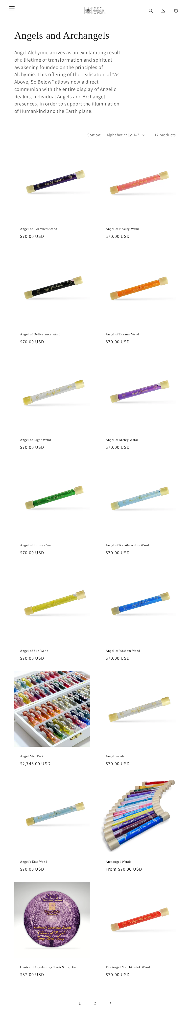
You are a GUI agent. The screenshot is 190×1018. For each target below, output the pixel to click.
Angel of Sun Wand (34, 651)
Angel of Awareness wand (38, 229)
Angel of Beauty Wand (122, 229)
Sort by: (94, 135)
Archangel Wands (118, 861)
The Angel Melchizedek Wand (128, 967)
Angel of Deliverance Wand (40, 334)
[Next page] (110, 1003)
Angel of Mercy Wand (122, 440)
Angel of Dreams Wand (122, 334)
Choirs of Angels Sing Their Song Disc (48, 967)
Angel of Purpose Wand (37, 545)
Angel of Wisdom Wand (123, 651)
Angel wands (115, 756)
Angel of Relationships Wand (127, 545)
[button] (12, 8)
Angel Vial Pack (32, 756)
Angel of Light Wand (35, 440)
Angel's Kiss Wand (33, 861)
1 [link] (80, 1003)
